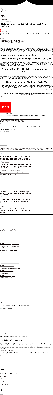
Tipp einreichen (4, 11)
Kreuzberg (6, 149)
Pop (33, 149)
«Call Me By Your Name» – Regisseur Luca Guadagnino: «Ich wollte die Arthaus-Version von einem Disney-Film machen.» (15, 158)
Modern (20, 149)
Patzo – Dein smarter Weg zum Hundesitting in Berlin (12, 120)
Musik (2, 9)
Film (38, 148)
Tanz (38, 149)
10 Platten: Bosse (6, 271)
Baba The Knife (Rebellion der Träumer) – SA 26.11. (13, 40)
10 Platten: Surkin (7, 266)
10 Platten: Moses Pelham (9, 250)
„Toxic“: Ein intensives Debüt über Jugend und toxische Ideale (14, 121)
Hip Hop (43, 148)
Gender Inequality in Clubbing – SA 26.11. (11, 42)
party (27, 149)
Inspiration (49, 148)
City (23, 148)
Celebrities (20, 148)
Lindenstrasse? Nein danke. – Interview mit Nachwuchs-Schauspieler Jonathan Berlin (15, 201)
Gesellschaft (41, 148)
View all (1, 123)
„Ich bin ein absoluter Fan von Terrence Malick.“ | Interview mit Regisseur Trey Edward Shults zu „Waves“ (15, 166)
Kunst (11, 149)
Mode (18, 149)
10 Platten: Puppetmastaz (9, 244)
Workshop (45, 149)
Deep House (25, 148)
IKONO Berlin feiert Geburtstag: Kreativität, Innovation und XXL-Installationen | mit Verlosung (20, 119)
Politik (32, 149)
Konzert (4, 149)
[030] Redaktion (4, 31)
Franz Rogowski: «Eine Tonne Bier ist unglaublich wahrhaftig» (14, 173)
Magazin (16, 149)
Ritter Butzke (35, 149)
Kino (3, 149)
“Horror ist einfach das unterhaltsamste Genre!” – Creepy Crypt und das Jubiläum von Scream (15, 193)
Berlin (13, 148)
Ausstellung (7, 148)
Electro (33, 148)
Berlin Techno (16, 148)
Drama (31, 148)
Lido (12, 149)
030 (1, 148)
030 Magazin (4, 148)
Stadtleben (3, 8)
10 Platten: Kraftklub (8, 230)
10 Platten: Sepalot (7, 276)
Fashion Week (35, 148)
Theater (43, 149)
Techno (40, 149)
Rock (37, 149)
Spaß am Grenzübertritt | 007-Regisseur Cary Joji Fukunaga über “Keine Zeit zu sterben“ (15, 210)
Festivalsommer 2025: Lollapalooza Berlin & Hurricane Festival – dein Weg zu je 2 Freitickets (20, 117)
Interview (1, 149)
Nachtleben (3, 10)
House (46, 148)
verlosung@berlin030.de (26, 94)
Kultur (9, 149)
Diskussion (29, 148)
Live (13, 149)
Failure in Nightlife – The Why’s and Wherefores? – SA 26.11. (15, 41)
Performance (29, 149)
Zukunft (47, 149)
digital (27, 148)
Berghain (11, 148)
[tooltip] (2, 96)
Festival (37, 148)
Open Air (26, 149)
